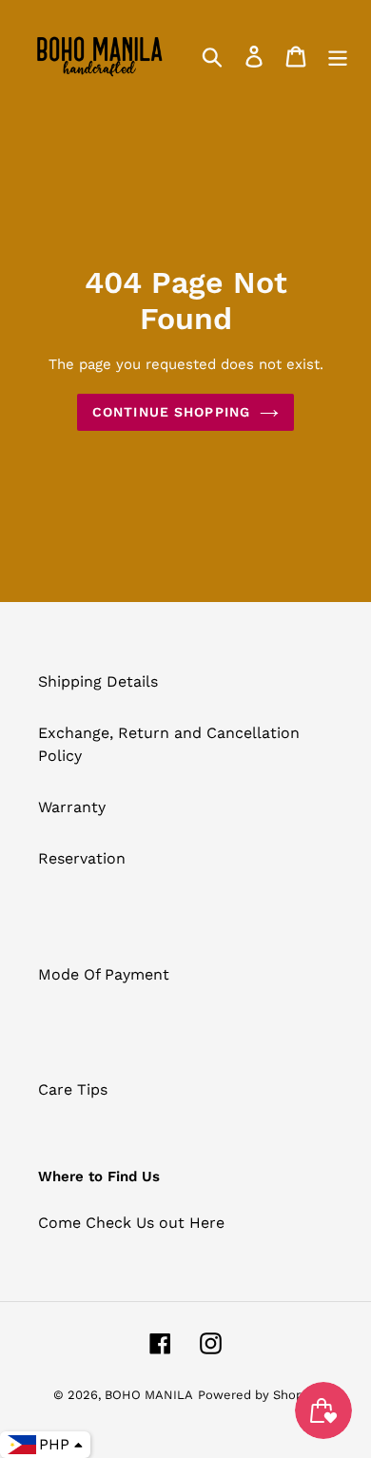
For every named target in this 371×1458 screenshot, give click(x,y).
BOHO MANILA (149, 1395)
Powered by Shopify (258, 1395)
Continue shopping (171, 411)
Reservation (82, 858)
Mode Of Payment (103, 974)
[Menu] (338, 55)
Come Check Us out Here (131, 1223)
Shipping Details (98, 681)
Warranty (72, 807)
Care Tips (72, 1089)
